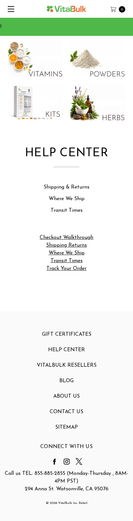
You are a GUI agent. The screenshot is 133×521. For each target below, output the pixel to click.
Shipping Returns (66, 245)
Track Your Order (66, 268)
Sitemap (66, 427)
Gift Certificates (66, 334)
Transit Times (67, 210)
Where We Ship (67, 198)
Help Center (66, 349)
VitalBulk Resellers (67, 365)
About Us (66, 396)
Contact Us (66, 411)
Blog (66, 380)
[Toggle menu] (9, 9)
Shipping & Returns (66, 187)
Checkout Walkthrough (66, 237)
